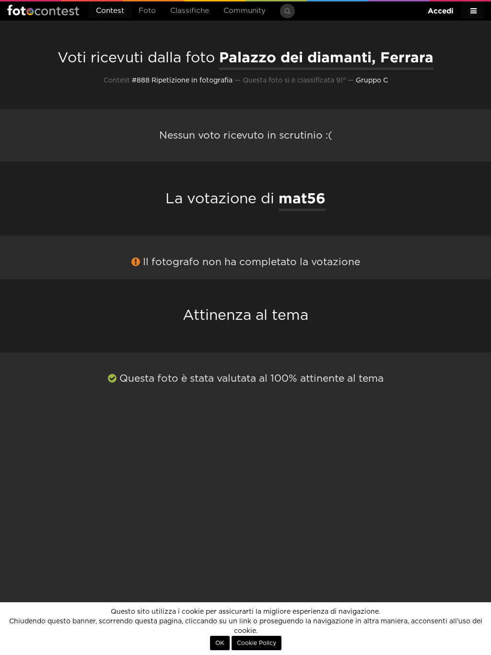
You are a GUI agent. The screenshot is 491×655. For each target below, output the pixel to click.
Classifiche (189, 10)
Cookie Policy (256, 643)
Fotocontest (43, 10)
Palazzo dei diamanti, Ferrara (326, 57)
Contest (110, 10)
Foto (147, 10)
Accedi (441, 11)
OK (219, 643)
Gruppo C (372, 80)
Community (244, 10)
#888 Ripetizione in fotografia (182, 80)
